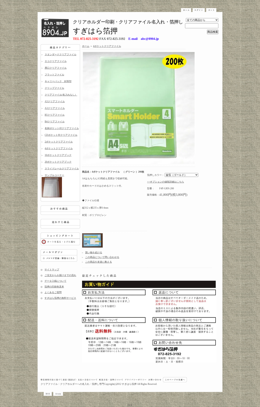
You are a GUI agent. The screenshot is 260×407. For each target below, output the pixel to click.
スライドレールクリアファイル (62, 168)
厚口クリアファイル (56, 67)
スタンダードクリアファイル (60, 54)
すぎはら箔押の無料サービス (60, 298)
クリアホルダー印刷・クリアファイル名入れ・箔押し (128, 21)
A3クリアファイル (55, 108)
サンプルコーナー (54, 175)
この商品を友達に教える (98, 261)
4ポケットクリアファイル (59, 148)
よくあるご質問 (53, 292)
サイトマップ (51, 269)
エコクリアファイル (56, 61)
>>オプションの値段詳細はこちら (165, 181)
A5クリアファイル (55, 101)
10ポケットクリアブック (58, 155)
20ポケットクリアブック (58, 161)
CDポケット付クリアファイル (61, 135)
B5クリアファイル (55, 114)
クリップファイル (54, 88)
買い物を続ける (93, 252)
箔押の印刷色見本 (54, 286)
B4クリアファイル (55, 121)
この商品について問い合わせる (102, 257)
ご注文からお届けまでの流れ (60, 275)
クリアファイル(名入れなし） (61, 94)
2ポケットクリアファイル (59, 141)
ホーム (85, 46)
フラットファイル (54, 74)
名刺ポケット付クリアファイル (62, 128)
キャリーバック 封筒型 (58, 81)
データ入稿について (55, 281)
